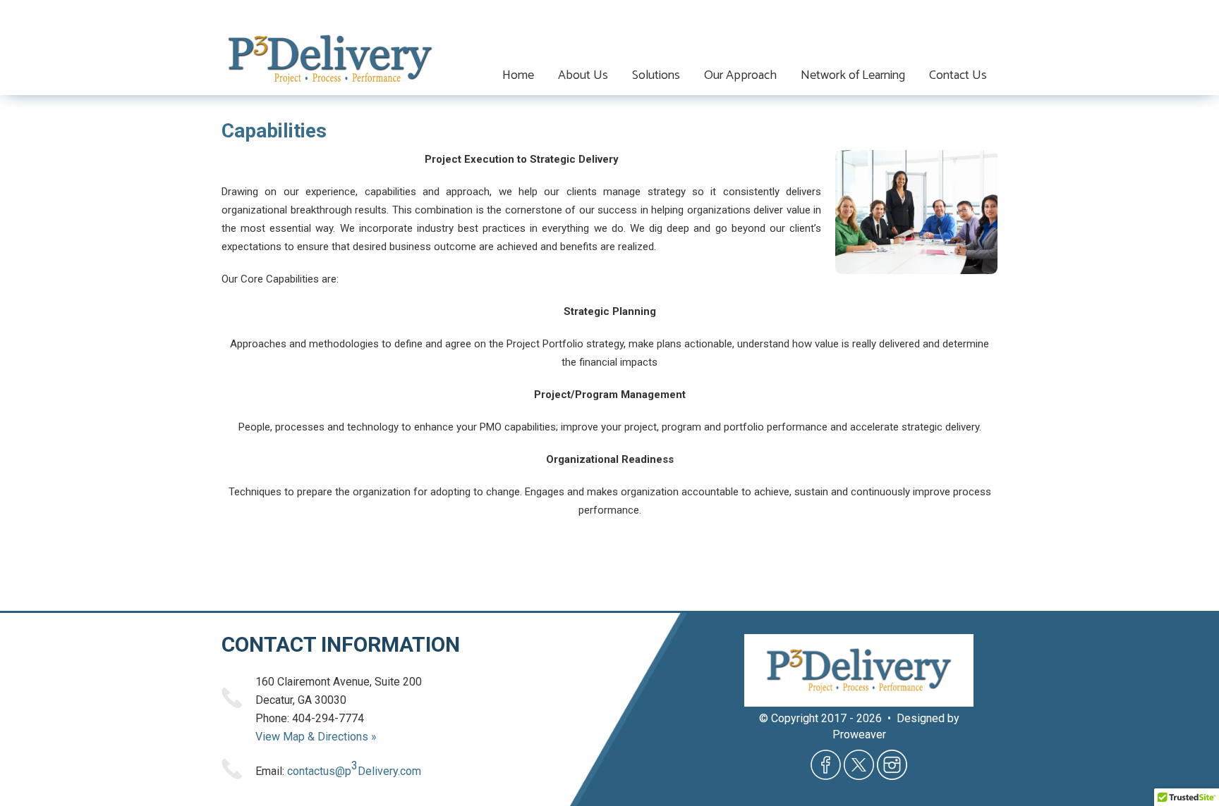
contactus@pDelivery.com (354, 768)
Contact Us (958, 75)
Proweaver (859, 734)
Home (518, 75)
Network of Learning (853, 75)
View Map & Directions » (316, 736)
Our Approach (740, 75)
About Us (583, 75)
